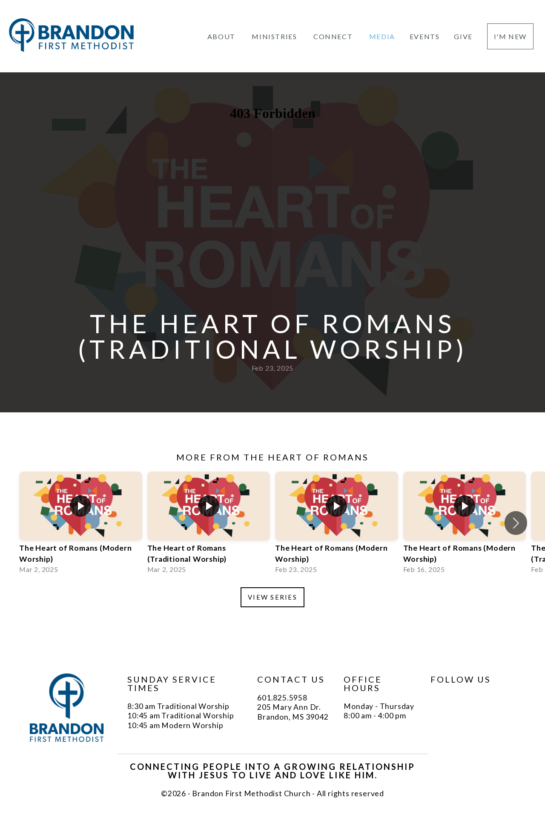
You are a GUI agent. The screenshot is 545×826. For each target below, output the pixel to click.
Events (425, 36)
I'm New (510, 36)
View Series (272, 597)
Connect (334, 36)
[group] (80, 523)
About (222, 36)
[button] (516, 523)
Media (382, 36)
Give (463, 36)
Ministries (275, 36)
